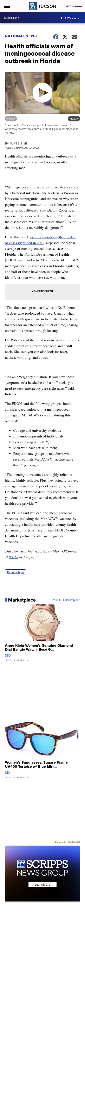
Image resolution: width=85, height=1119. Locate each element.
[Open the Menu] (7, 6)
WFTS (13, 556)
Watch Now (73, 6)
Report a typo (15, 572)
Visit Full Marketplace (66, 599)
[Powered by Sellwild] (74, 841)
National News (21, 36)
